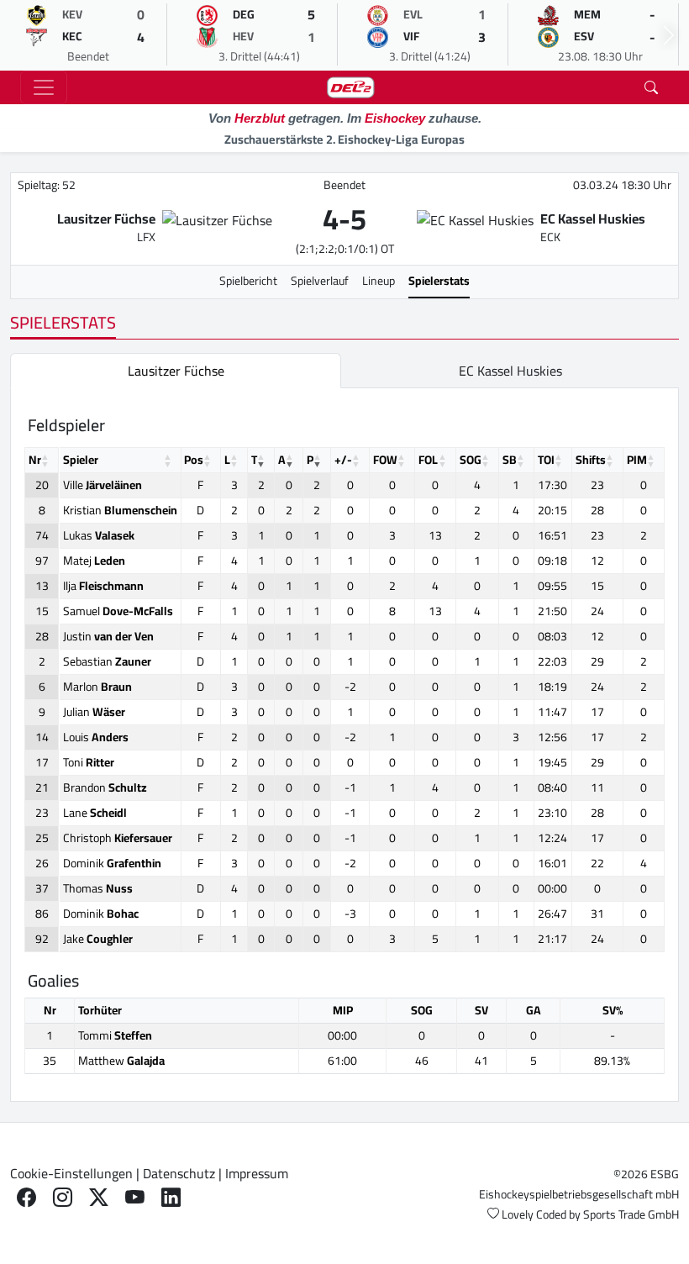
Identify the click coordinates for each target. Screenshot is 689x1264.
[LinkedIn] (171, 1197)
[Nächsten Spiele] (668, 35)
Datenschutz (179, 1173)
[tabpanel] (344, 744)
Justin (108, 636)
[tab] (175, 370)
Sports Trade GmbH (631, 1214)
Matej (94, 560)
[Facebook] (26, 1197)
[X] (98, 1197)
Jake (98, 939)
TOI (546, 460)
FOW (385, 460)
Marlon (97, 687)
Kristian (120, 510)
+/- (343, 460)
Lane (95, 813)
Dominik (112, 863)
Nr (35, 460)
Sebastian (107, 661)
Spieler (80, 460)
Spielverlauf (320, 281)
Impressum (256, 1173)
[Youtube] (134, 1197)
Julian (94, 712)
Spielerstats (439, 281)
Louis (96, 737)
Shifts (591, 460)
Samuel (118, 611)
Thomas (98, 888)
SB (509, 460)
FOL (428, 460)
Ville (102, 485)
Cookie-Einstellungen (71, 1173)
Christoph (117, 838)
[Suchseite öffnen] (651, 87)
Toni (88, 762)
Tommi (115, 1035)
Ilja (103, 586)
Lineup (378, 281)
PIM (637, 460)
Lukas (98, 535)
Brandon (105, 787)
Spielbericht (248, 281)
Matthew (121, 1061)
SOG (470, 460)
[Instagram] (62, 1197)
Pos (193, 460)
